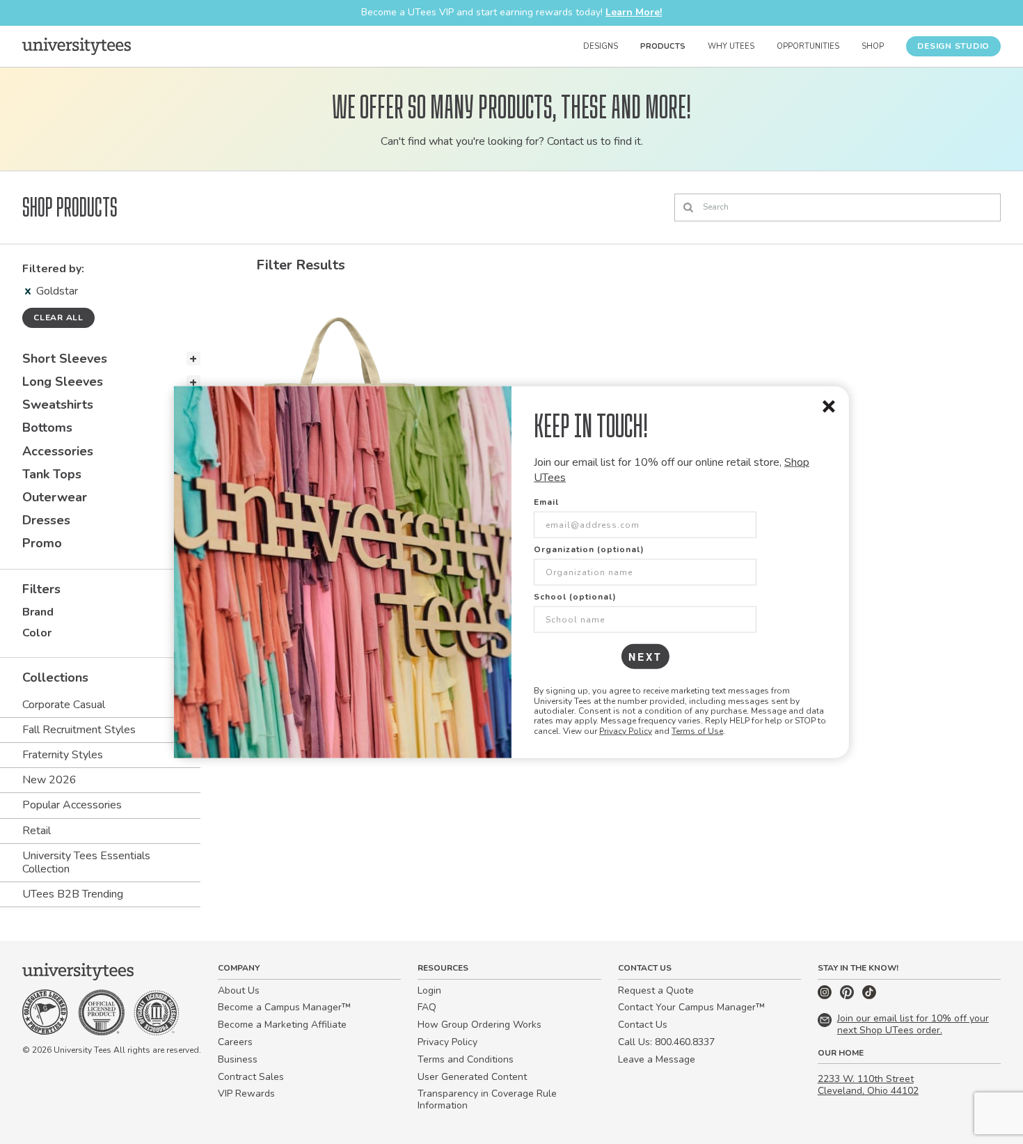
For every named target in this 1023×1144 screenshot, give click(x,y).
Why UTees (731, 46)
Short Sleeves (64, 358)
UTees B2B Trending (72, 894)
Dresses (46, 520)
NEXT (645, 657)
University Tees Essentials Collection (86, 862)
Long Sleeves (62, 381)
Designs (600, 46)
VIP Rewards (246, 1093)
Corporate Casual (63, 704)
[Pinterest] (848, 996)
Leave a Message (656, 1059)
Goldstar (57, 291)
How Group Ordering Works (479, 1024)
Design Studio (953, 46)
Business (237, 1059)
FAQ (427, 1007)
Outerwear (54, 497)
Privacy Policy (625, 730)
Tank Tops (51, 474)
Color (36, 633)
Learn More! (633, 12)
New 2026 (49, 780)
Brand (38, 612)
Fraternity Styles (62, 754)
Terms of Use (697, 730)
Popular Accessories (72, 805)
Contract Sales (251, 1076)
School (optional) (575, 596)
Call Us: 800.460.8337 (666, 1042)
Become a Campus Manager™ (284, 1007)
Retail (36, 830)
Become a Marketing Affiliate (282, 1024)
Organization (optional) (589, 549)
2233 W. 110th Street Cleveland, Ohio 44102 (868, 1084)
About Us (239, 990)
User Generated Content (472, 1076)
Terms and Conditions (466, 1059)
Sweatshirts (57, 404)
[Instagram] (826, 996)
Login (429, 990)
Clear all (58, 317)
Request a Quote (656, 990)
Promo (42, 543)
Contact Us (642, 1024)
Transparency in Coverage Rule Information (487, 1099)
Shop (873, 46)
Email (546, 502)
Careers (235, 1042)
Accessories (57, 451)
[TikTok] (869, 996)
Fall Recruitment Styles (79, 729)
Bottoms (47, 427)
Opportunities (808, 46)
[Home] (76, 46)
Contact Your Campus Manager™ (691, 1007)
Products (662, 46)
